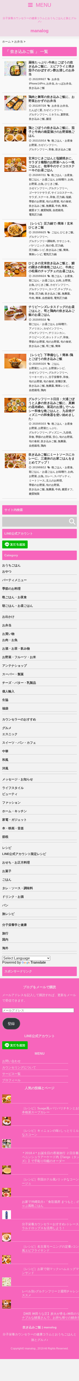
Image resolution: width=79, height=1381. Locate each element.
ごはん (55, 232)
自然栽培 (58, 210)
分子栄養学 (55, 377)
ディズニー (55, 432)
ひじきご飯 (51, 183)
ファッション (11, 802)
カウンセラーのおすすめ (19, 719)
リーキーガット (38, 377)
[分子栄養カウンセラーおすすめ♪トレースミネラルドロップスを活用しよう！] (35, 1214)
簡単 (64, 205)
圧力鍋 (61, 197)
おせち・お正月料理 (16, 862)
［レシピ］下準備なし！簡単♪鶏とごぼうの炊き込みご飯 (51, 357)
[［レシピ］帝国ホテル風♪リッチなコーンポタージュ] (35, 1169)
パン (5, 905)
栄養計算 (60, 381)
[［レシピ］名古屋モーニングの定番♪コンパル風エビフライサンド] (35, 1237)
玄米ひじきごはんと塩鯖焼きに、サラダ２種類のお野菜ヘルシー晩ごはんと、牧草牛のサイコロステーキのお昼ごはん (52, 164)
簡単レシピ (35, 254)
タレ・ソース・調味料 (17, 888)
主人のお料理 (54, 480)
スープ (53, 289)
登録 (11, 1023)
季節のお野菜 (37, 201)
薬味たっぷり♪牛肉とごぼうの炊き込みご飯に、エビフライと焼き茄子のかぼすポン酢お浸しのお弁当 (52, 68)
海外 (5, 948)
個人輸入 (8, 691)
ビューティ (10, 794)
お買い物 (8, 634)
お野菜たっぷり (38, 368)
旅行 (5, 933)
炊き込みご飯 (37, 88)
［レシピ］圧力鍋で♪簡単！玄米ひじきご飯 (51, 225)
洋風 (5, 768)
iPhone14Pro (37, 83)
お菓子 (6, 871)
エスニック (10, 734)
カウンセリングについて (19, 1067)
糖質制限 (46, 210)
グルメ (6, 728)
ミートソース (37, 480)
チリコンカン (57, 332)
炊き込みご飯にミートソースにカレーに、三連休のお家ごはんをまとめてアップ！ (52, 458)
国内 (5, 939)
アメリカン (35, 328)
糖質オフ (34, 210)
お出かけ (8, 616)
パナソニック (37, 245)
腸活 (48, 118)
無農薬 (50, 205)
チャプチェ (64, 289)
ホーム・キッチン (14, 811)
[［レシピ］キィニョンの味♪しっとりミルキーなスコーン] (35, 1121)
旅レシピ (8, 914)
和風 (5, 759)
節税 (5, 837)
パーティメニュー (14, 580)
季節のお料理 (11, 588)
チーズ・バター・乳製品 (19, 682)
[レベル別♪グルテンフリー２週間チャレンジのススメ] (35, 1281)
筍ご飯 (50, 346)
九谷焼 (67, 432)
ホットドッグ (54, 337)
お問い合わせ (11, 1061)
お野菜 (33, 145)
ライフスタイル (13, 788)
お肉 (70, 179)
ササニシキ (63, 241)
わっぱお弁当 (63, 83)
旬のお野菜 (52, 201)
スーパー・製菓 (13, 674)
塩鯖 (68, 197)
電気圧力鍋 (35, 214)
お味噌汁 (61, 179)
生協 (5, 700)
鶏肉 (43, 390)
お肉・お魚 (10, 640)
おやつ (6, 571)
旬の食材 (66, 201)
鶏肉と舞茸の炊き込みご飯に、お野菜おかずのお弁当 (52, 98)
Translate (38, 962)
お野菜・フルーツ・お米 (19, 657)
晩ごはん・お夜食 (62, 140)
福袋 (5, 708)
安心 (55, 436)
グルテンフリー (38, 114)
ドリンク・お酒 (13, 896)
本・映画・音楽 (13, 828)
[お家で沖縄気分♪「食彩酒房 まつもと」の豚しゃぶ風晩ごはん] (35, 1192)
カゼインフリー (52, 110)
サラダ (33, 197)
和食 (51, 149)
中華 (5, 751)
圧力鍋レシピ (37, 249)
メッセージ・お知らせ (17, 779)
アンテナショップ (14, 665)
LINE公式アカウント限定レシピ (24, 854)
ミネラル (54, 114)
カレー (49, 476)
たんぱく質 (35, 110)
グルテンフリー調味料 (42, 241)
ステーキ (43, 197)
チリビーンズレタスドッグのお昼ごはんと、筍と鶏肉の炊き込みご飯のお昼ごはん (52, 310)
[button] (15, 68)
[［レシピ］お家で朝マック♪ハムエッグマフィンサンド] (35, 1259)
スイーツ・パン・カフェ (19, 742)
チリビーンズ (37, 337)
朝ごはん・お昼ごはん (42, 179)
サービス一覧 (11, 1074)
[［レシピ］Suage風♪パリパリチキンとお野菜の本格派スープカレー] (35, 1098)
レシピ (6, 847)
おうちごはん (11, 565)
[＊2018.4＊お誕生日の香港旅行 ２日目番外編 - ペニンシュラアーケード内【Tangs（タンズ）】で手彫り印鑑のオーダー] (35, 1143)
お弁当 (55, 79)
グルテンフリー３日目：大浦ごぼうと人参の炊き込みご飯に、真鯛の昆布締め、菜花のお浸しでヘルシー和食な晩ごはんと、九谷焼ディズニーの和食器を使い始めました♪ (52, 408)
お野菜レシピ (57, 368)
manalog (39, 30)
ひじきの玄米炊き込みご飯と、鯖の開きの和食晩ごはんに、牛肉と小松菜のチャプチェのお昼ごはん (52, 267)
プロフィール (11, 1080)
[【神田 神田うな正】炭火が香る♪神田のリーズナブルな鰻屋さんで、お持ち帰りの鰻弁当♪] (35, 1304)
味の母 (50, 245)
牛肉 (58, 205)
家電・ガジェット (14, 819)
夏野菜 (64, 114)
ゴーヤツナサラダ (39, 192)
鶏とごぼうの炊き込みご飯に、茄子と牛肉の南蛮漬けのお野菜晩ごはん (52, 131)
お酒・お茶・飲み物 (16, 648)
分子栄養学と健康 (14, 925)
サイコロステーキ (61, 192)
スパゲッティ (62, 476)
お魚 (40, 183)
